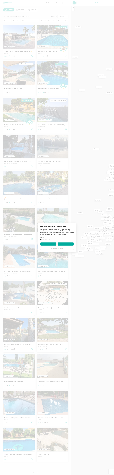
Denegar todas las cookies (66, 244)
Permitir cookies (48, 244)
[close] (73, 226)
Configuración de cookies (57, 248)
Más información (45, 240)
